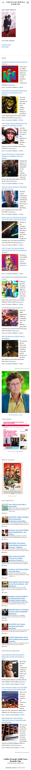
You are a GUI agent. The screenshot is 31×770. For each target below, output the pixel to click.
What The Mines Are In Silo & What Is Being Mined (13, 337)
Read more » (12, 85)
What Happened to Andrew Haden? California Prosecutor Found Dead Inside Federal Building (14, 720)
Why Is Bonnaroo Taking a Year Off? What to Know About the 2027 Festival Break (14, 688)
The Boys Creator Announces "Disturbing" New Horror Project (14, 188)
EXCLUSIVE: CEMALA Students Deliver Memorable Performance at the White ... (19, 519)
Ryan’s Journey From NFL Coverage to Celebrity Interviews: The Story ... (17, 558)
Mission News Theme (10, 767)
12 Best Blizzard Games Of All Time (12, 308)
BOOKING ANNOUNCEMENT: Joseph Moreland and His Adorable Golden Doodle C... (18, 598)
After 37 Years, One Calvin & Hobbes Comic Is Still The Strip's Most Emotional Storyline (14, 250)
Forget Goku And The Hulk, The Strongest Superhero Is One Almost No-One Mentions (14, 93)
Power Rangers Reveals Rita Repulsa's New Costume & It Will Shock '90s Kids (14, 124)
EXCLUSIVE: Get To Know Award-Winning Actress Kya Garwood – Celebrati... (18, 545)
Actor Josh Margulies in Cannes (15, 414)
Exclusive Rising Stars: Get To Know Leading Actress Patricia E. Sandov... (18, 639)
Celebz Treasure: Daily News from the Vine (15, 760)
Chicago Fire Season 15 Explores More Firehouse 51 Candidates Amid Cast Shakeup (13, 156)
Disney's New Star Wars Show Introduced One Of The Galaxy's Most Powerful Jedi (14, 218)
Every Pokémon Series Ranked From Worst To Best (14, 278)
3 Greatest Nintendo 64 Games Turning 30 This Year (14, 63)
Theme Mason (27, 368)
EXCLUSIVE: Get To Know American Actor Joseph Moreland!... (17, 626)
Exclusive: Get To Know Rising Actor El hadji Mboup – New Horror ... (18, 532)
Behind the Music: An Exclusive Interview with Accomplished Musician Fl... (19, 611)
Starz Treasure (19, 451)
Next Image (5, 47)
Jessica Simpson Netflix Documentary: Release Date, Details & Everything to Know (13, 657)
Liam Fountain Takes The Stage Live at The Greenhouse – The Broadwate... (19, 584)
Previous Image (6, 45)
